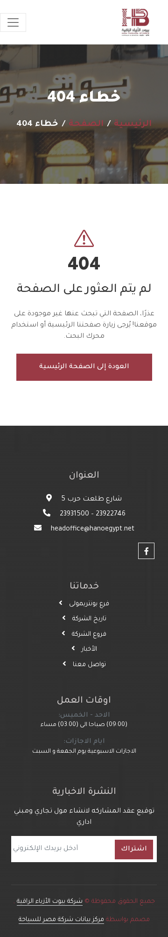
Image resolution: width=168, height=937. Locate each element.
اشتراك (134, 849)
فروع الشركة (88, 634)
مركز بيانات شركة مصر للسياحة (61, 919)
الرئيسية (133, 124)
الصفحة (86, 124)
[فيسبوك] (146, 551)
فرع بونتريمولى (88, 604)
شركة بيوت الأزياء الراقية (50, 901)
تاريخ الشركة (88, 619)
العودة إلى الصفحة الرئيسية (84, 367)
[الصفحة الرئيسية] (135, 22)
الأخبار (88, 649)
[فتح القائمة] (13, 22)
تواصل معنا (88, 664)
